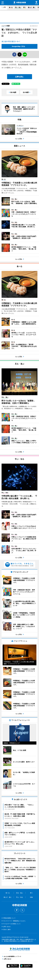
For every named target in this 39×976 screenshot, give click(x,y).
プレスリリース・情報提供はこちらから (14, 921)
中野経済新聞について (9, 918)
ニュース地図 (6, 26)
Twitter (22, 910)
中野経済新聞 (19, 2)
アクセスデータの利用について (11, 924)
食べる (11, 7)
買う (24, 7)
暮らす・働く (31, 7)
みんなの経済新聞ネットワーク (19, 949)
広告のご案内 (7, 929)
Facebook (17, 910)
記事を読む (19, 77)
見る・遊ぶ (18, 7)
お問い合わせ (7, 926)
